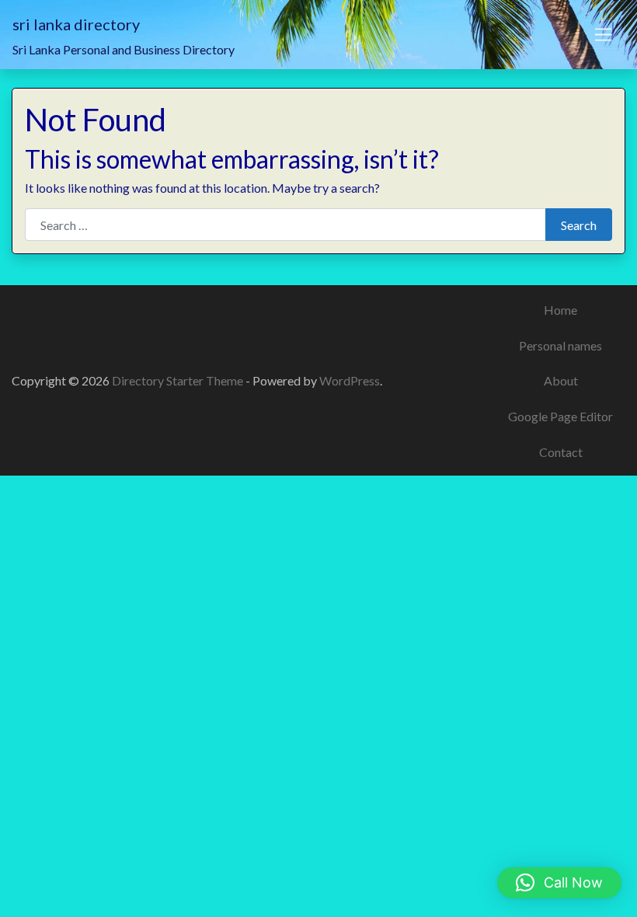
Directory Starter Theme (178, 380)
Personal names (560, 345)
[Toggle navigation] (604, 35)
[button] (559, 882)
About (561, 380)
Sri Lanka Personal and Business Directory (123, 49)
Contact (561, 452)
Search (579, 225)
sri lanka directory (76, 24)
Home (560, 309)
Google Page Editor (560, 416)
